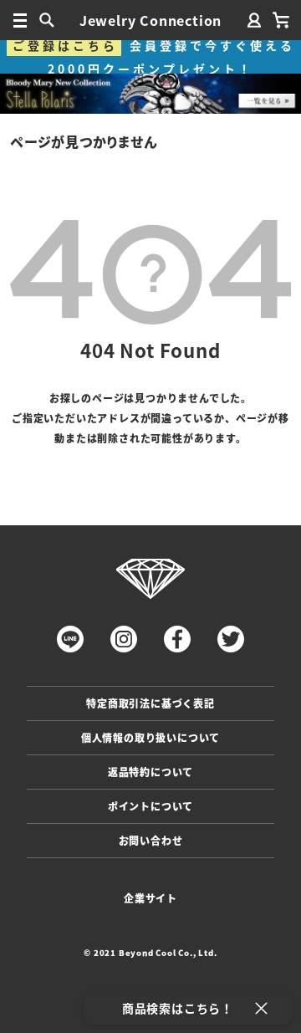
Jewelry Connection (150, 20)
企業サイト (150, 898)
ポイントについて (150, 806)
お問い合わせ (151, 840)
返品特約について (150, 772)
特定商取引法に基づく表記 (150, 703)
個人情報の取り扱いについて (150, 737)
